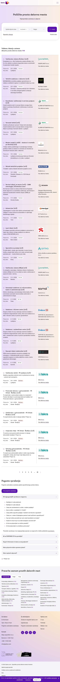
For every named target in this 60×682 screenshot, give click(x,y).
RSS (3, 673)
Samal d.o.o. (41, 293)
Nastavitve (28, 679)
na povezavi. (51, 531)
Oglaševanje (24, 623)
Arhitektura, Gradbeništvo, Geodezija (30, 596)
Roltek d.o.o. (41, 171)
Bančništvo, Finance (26, 607)
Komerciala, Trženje (6, 605)
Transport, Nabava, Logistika (9, 588)
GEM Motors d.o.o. (43, 357)
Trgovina (4, 586)
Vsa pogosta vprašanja (9, 491)
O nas (42, 619)
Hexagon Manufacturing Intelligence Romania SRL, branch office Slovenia (47, 192)
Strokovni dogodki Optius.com (29, 619)
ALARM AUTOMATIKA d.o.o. (46, 105)
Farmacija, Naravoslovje (46, 580)
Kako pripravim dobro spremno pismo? (14, 547)
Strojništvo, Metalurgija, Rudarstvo (10, 595)
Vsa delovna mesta (43, 66)
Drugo (22, 587)
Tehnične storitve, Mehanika (8, 583)
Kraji (20, 576)
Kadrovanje (43, 592)
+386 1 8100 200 (6, 641)
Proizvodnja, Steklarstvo (7, 581)
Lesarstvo (42, 583)
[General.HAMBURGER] (57, 3)
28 (37, 472)
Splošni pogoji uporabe (7, 667)
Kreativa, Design (44, 595)
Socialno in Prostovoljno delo (47, 605)
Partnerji (43, 623)
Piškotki (3, 675)
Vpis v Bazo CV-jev (7, 623)
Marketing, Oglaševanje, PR (27, 592)
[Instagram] (30, 632)
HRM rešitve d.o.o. (43, 236)
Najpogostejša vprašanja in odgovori (30, 19)
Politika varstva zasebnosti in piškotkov (11, 670)
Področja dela (6, 576)
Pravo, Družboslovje (45, 588)
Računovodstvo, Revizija (27, 604)
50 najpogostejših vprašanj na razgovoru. (15, 497)
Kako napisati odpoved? (10, 553)
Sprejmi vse (37, 679)
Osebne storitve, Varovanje (27, 594)
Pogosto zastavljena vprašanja (10, 626)
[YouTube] (34, 632)
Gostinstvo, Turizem (26, 584)
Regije (13, 576)
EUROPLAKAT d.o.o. (43, 63)
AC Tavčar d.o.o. (42, 214)
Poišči (53, 29)
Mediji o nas (44, 626)
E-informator (5, 619)
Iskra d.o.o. (41, 380)
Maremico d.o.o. (42, 150)
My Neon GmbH (42, 86)
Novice (42, 629)
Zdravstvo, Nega (25, 589)
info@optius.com (6, 644)
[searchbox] (39, 29)
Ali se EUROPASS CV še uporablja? (12, 536)
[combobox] (25, 29)
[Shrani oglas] (3, 59)
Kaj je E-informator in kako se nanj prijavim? (15, 542)
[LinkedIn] (22, 632)
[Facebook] (26, 632)
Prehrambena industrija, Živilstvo (9, 591)
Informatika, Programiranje (46, 585)
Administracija (5, 603)
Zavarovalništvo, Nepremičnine (47, 590)
